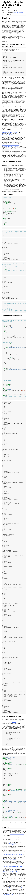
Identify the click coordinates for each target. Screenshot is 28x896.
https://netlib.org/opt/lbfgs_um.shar (10, 132)
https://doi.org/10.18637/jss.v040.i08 (11, 859)
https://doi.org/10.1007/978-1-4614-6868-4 (12, 849)
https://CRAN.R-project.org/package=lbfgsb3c (13, 866)
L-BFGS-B (14, 722)
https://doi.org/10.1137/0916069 (17, 834)
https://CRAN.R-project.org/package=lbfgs (9, 844)
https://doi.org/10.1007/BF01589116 (11, 871)
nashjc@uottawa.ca (18, 12)
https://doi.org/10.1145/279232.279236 (11, 894)
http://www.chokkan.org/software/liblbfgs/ (11, 145)
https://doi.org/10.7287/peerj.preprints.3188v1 (13, 854)
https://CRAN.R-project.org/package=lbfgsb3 (12, 887)
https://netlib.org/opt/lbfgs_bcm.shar (10, 134)
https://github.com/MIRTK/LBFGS (10, 146)
